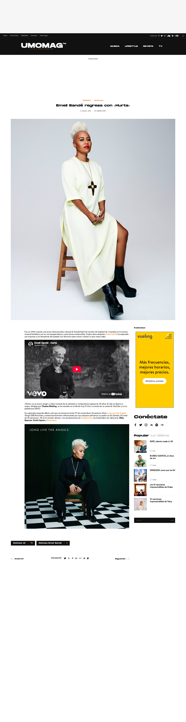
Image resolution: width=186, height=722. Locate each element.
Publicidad (24, 35)
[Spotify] (172, 36)
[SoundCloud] (168, 36)
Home (5, 35)
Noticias (98, 100)
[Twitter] (162, 36)
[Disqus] (70, 598)
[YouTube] (176, 36)
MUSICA (115, 46)
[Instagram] (165, 36)
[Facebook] (135, 425)
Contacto (34, 35)
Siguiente (120, 559)
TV (160, 46)
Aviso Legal (43, 35)
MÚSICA (87, 100)
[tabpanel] (154, 475)
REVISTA (148, 46)
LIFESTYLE (131, 46)
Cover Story (14, 35)
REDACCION (101, 111)
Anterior (19, 559)
